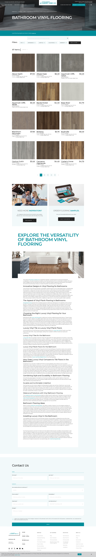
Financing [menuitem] (39, 550)
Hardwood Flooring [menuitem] (41, 537)
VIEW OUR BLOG (28, 220)
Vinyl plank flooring (27, 302)
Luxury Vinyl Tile (56, 330)
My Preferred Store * (53, 501)
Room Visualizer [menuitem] (53, 537)
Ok (79, 554)
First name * (14, 475)
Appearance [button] (31, 42)
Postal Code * (14, 501)
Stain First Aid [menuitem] (66, 537)
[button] (87, 5)
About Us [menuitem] (78, 535)
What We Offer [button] (8, 4)
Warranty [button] (62, 42)
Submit (48, 524)
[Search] (67, 38)
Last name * (51, 475)
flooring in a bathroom (34, 279)
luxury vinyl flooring (36, 317)
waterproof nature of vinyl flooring (32, 395)
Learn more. (17, 554)
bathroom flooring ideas (36, 405)
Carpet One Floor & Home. (17, 551)
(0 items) (91, 4)
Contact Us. (33, 33)
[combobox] (46, 38)
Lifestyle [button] (41, 42)
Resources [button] (17, 4)
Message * (14, 508)
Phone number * (15, 494)
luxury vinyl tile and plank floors (39, 357)
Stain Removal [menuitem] (66, 535)
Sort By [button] (24, 49)
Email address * (52, 494)
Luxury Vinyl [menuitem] (39, 539)
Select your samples (65, 219)
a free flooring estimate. (55, 438)
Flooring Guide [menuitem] (66, 539)
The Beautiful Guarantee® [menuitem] (65, 542)
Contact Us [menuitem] (78, 541)
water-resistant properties (29, 398)
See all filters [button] (74, 42)
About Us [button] (24, 4)
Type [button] (21, 42)
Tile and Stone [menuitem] (40, 535)
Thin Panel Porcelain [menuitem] (41, 541)
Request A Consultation (79, 4)
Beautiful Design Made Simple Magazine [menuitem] (54, 542)
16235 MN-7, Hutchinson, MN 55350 (85, 2)
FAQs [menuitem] (77, 537)
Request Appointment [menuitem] (41, 548)
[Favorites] (89, 5)
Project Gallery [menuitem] (40, 543)
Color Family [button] (52, 42)
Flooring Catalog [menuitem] (40, 546)
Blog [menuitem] (51, 535)
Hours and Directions (65, 4)
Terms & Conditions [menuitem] (80, 546)
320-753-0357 (22, 2)
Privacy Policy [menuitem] (79, 548)
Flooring (20, 11)
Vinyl (25, 11)
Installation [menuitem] (65, 547)
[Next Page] (58, 175)
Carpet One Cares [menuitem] (79, 543)
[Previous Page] (37, 175)
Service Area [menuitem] (78, 539)
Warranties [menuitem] (65, 545)
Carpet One (14, 11)
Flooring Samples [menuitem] (53, 539)
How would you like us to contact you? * (19, 487)
